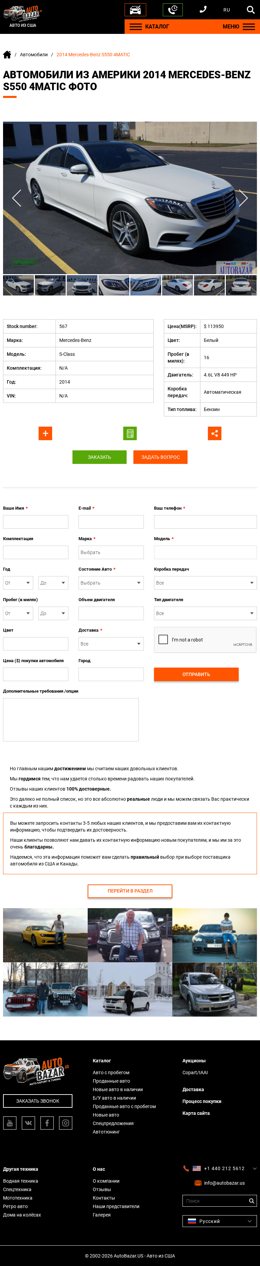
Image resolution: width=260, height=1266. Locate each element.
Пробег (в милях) (20, 599)
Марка (87, 538)
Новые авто (106, 1115)
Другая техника (20, 1169)
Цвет (8, 630)
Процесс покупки (201, 1101)
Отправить (196, 674)
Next (243, 198)
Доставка (90, 630)
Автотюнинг (106, 1132)
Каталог (102, 1060)
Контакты (104, 1198)
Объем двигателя (97, 599)
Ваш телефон (169, 508)
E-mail (86, 508)
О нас (99, 1169)
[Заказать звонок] (173, 9)
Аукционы (194, 1060)
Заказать (99, 457)
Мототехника (17, 1198)
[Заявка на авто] (135, 9)
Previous (16, 198)
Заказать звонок (37, 1101)
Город (84, 660)
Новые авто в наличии (118, 1089)
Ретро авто (15, 1206)
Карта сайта (196, 1113)
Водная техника (20, 1181)
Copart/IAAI (195, 1072)
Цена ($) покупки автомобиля (33, 660)
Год (6, 569)
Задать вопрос (161, 457)
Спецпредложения (113, 1123)
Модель (164, 538)
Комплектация (18, 538)
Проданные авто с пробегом (124, 1106)
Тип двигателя (168, 599)
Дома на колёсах (22, 1215)
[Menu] (136, 27)
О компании (106, 1181)
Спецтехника (17, 1189)
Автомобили (34, 54)
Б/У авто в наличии (114, 1098)
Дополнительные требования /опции (40, 691)
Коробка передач (171, 569)
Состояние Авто (97, 569)
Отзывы (102, 1189)
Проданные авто (111, 1081)
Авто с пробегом (111, 1072)
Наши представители (116, 1206)
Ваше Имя (15, 508)
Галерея (102, 1215)
